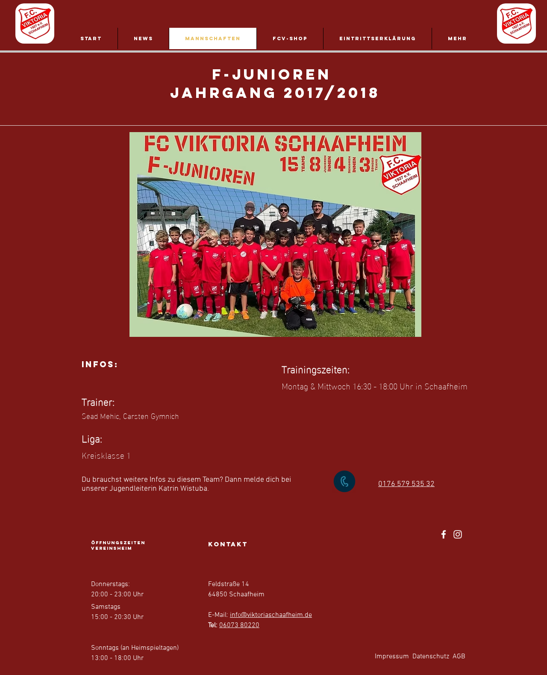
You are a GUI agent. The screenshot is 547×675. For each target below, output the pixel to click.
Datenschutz (430, 656)
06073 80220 (239, 625)
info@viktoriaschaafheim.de (271, 615)
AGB (459, 656)
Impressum (392, 656)
